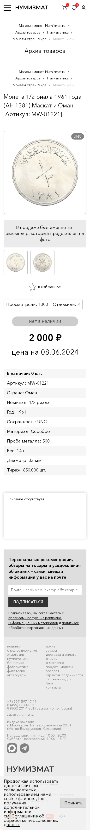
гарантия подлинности (64, 675)
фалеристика (18, 667)
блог (50, 683)
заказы (51, 650)
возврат (52, 671)
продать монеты (59, 667)
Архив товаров (28, 32)
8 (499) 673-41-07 (20, 705)
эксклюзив (15, 654)
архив (50, 646)
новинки (14, 646)
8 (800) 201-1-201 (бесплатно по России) (39, 708)
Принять (73, 803)
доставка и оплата (61, 654)
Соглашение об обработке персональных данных (31, 820)
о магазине (55, 663)
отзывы (52, 658)
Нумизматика (58, 32)
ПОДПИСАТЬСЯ (28, 601)
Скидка (14, 123)
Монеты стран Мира (29, 38)
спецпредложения (22, 650)
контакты (53, 687)
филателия (16, 671)
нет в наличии (45, 321)
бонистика (15, 663)
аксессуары (16, 675)
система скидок (58, 679)
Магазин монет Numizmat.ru (42, 25)
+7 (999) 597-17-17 (21, 701)
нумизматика (17, 658)
